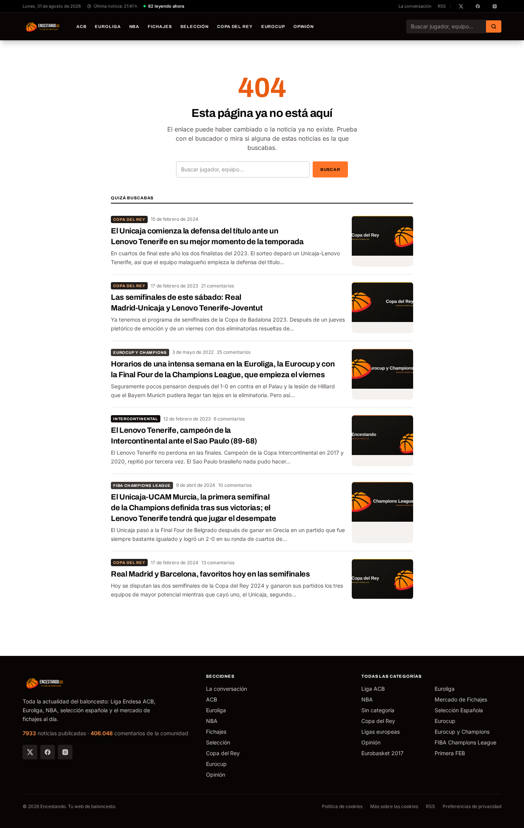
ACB (81, 26)
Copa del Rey (235, 26)
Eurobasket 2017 (382, 753)
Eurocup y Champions (140, 352)
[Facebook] (47, 752)
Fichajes (160, 26)
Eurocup (273, 26)
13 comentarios (217, 562)
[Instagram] (65, 752)
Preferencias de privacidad (472, 806)
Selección (194, 26)
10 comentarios (235, 485)
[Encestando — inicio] (43, 26)
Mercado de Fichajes (461, 699)
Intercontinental (135, 419)
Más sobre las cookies (394, 806)
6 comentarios (229, 419)
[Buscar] (493, 26)
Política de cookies (342, 806)
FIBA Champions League (142, 485)
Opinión (303, 26)
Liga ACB (373, 688)
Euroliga (107, 26)
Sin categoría (377, 710)
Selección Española (459, 710)
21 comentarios (217, 286)
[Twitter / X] (30, 752)
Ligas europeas (380, 731)
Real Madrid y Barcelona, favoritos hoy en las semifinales (210, 574)
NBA (134, 26)
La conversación (415, 6)
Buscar (330, 169)
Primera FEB (450, 753)
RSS (442, 6)
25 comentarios (233, 352)
